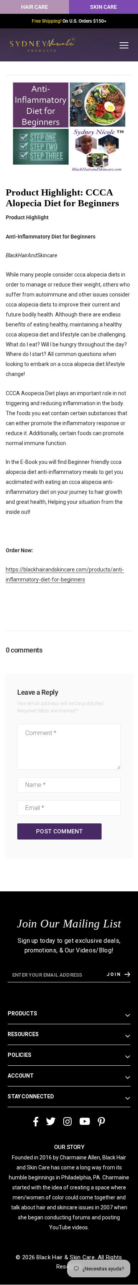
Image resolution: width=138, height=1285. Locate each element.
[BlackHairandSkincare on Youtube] (84, 1118)
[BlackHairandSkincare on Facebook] (35, 1118)
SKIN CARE (103, 7)
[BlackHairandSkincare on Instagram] (67, 1118)
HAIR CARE (34, 7)
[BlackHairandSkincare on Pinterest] (101, 1118)
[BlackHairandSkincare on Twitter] (51, 1118)
